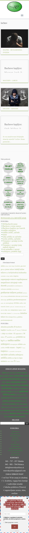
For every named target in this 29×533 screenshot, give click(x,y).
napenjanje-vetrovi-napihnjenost (14, 279)
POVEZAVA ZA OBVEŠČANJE (13, 218)
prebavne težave (8, 292)
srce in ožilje (4, 310)
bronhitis (17, 266)
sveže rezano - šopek (13, 347)
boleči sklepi (12, 266)
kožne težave (24, 376)
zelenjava (19, 355)
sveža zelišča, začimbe (12, 239)
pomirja (9, 289)
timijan (24, 347)
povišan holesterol (15, 289)
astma (3, 266)
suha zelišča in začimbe (12, 237)
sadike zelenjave (9, 230)
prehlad (19, 293)
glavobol (23, 266)
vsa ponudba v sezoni (11, 249)
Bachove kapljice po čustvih (14, 228)
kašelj (17, 269)
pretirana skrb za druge (21, 394)
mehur (11, 276)
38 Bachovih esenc (10, 224)
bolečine (6, 266)
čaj (12, 313)
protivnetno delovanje (21, 398)
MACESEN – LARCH (10, 80)
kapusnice (19, 333)
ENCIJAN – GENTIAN (10, 108)
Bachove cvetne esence (12, 226)
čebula (11, 361)
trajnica (20, 310)
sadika (21, 303)
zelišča (4, 357)
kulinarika (22, 273)
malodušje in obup (5, 276)
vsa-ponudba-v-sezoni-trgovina (15, 351)
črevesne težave (17, 313)
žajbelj (18, 361)
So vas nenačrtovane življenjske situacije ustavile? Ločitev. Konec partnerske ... (14, 139)
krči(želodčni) (13, 273)
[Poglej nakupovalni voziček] (26, 15)
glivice (3, 269)
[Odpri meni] (22, 15)
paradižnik (9, 337)
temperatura (14, 310)
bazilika (9, 330)
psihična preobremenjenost (16, 300)
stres (9, 310)
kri (7, 273)
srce (24, 306)
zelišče (8, 361)
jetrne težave (9, 269)
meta (2, 337)
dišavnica (18, 330)
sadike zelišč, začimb (11, 232)
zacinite (4, 354)
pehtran (14, 337)
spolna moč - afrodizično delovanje (16, 306)
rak (4, 303)
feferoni (24, 330)
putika (2, 303)
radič (6, 340)
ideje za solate (7, 333)
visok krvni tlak (19, 410)
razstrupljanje (9, 303)
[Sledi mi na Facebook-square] (2, 156)
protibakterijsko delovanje (14, 296)
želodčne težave (15, 413)
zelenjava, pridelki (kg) (12, 251)
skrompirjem (13, 344)
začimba (11, 354)
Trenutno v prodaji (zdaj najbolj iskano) (12, 246)
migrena (15, 276)
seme (5, 235)
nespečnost (5, 282)
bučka (13, 330)
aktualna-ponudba (7, 327)
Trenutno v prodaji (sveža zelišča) (13, 242)
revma (16, 303)
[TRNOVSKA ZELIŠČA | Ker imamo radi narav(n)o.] (14, 6)
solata (20, 344)
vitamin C (9, 313)
